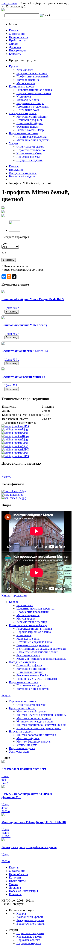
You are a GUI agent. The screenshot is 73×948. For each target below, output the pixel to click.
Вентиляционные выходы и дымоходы (41, 648)
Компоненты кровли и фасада (28, 625)
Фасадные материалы (22, 113)
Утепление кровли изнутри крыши (38, 728)
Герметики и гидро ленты (32, 106)
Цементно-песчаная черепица (35, 608)
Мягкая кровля (25, 83)
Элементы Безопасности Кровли (37, 652)
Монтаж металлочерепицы (33, 718)
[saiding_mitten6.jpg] (14, 452)
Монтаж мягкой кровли (31, 711)
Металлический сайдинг (32, 116)
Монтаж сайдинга (27, 738)
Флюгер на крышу (28, 655)
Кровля (13, 66)
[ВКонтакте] (3, 276)
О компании (17, 33)
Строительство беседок (31, 704)
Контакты (15, 53)
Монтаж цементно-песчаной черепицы (41, 714)
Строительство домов (30, 146)
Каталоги (15, 877)
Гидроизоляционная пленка (34, 89)
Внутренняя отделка (29, 160)
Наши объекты (18, 37)
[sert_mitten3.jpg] (12, 494)
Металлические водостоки (33, 140)
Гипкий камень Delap (30, 130)
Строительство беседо (30, 150)
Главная (14, 30)
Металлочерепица (27, 79)
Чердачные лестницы (30, 103)
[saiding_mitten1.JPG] (15, 449)
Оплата (13, 43)
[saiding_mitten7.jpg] (14, 429)
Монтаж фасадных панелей (33, 741)
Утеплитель (23, 96)
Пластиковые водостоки (32, 136)
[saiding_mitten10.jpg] (15, 436)
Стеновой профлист (29, 119)
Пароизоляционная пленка (33, 93)
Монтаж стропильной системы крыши (41, 724)
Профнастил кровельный (32, 76)
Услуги (13, 143)
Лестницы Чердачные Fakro (34, 642)
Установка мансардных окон (34, 721)
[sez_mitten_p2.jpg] (13, 498)
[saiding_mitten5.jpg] (14, 432)
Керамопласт (24, 69)
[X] (14, 276)
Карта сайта (9, 3)
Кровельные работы (29, 153)
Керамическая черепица (31, 73)
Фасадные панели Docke (32, 675)
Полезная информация (23, 890)
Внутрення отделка (28, 943)
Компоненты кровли (22, 86)
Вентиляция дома (27, 109)
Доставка (15, 47)
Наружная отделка (28, 156)
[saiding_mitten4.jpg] (14, 446)
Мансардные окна (27, 99)
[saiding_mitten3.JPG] (15, 456)
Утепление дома (26, 744)
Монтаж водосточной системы (36, 734)
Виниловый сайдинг (29, 123)
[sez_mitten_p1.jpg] (13, 491)
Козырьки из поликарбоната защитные (41, 658)
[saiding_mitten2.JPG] (15, 426)
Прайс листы (17, 40)
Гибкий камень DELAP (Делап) (36, 678)
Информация (17, 50)
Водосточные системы (23, 133)
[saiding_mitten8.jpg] (14, 442)
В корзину (8, 259)
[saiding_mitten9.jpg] (14, 439)
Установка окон (19, 751)
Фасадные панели (27, 126)
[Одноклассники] (9, 276)
